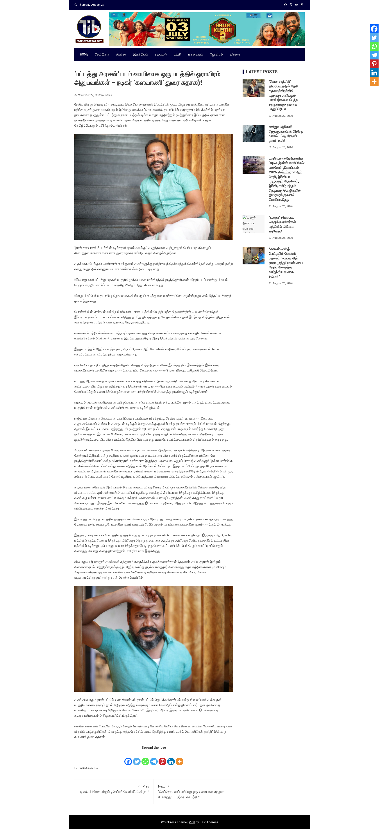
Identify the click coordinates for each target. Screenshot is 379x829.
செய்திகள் (102, 54)
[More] (179, 758)
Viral (192, 822)
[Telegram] (154, 758)
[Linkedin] (171, 758)
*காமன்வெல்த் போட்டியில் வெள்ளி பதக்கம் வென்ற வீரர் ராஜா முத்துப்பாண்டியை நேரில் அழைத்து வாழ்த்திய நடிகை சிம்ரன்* (286, 262)
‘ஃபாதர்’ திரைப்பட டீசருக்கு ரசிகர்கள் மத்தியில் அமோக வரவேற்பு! (282, 224)
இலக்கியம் (140, 54)
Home (84, 54)
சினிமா (121, 54)
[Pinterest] (162, 758)
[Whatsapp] (145, 758)
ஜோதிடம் (216, 54)
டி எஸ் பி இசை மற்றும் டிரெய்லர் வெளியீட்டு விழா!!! (114, 789)
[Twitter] (137, 758)
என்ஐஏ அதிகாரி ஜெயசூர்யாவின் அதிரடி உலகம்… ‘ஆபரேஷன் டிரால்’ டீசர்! (286, 133)
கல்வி (177, 54)
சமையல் (161, 54)
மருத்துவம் (195, 54)
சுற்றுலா (235, 54)
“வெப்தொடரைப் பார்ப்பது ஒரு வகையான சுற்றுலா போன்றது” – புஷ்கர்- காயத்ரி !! (191, 791)
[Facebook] (128, 758)
